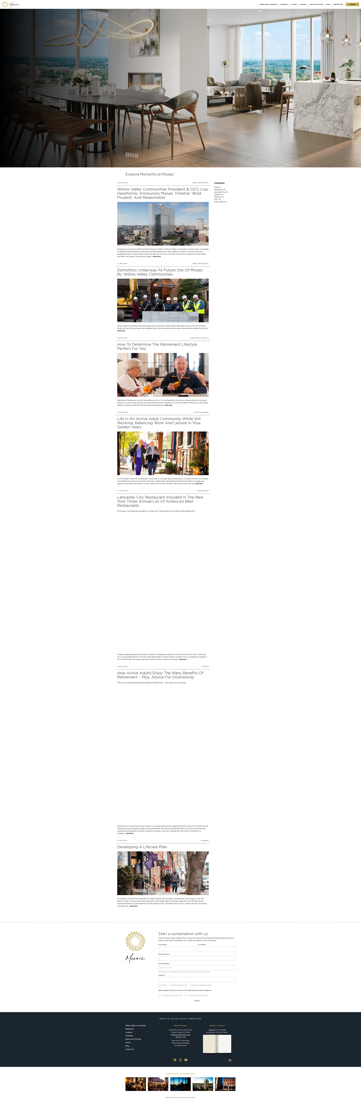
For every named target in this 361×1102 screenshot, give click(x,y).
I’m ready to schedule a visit (172, 995)
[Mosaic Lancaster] (131, 4)
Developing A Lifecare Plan (142, 847)
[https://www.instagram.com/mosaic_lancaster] (180, 1060)
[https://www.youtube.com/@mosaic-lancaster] (185, 1060)
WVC (216, 199)
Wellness (205, 412)
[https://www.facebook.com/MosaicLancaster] (175, 1060)
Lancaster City (203, 182)
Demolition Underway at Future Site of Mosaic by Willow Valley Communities (160, 272)
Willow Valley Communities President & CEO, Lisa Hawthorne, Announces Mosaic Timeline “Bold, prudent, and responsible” (162, 193)
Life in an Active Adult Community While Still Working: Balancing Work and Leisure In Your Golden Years (159, 423)
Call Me (164, 985)
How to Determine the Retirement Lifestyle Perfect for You (157, 346)
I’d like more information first (198, 995)
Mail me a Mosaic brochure (202, 985)
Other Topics (219, 202)
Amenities (303, 4)
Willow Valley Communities (268, 4)
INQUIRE (352, 4)
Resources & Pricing (316, 4)
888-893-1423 (338, 4)
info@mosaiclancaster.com (180, 1035)
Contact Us (130, 1049)
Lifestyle (205, 338)
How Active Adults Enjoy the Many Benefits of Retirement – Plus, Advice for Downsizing (160, 675)
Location (294, 4)
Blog (127, 1046)
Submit (197, 1001)
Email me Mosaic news (179, 985)
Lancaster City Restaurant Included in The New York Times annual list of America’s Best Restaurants (160, 501)
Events (328, 4)
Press (195, 182)
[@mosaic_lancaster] (136, 1084)
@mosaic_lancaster (180, 1074)
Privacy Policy (191, 1097)
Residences (284, 4)
